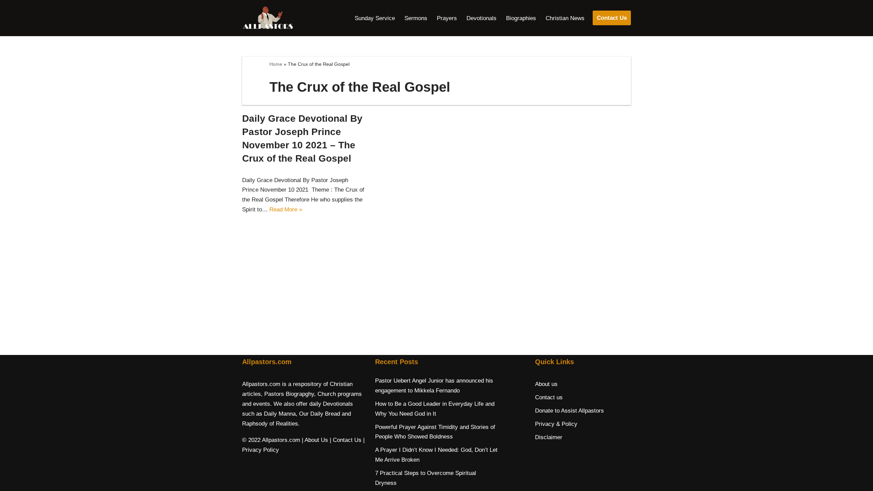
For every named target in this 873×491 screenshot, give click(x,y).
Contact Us (612, 18)
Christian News (565, 18)
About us (546, 384)
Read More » (285, 209)
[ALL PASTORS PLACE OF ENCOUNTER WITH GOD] (267, 18)
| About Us (315, 440)
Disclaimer (548, 437)
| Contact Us (345, 440)
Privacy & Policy (556, 424)
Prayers (447, 18)
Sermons (415, 18)
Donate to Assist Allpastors (569, 410)
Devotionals (482, 18)
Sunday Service (375, 18)
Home (275, 64)
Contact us (549, 397)
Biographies (521, 18)
